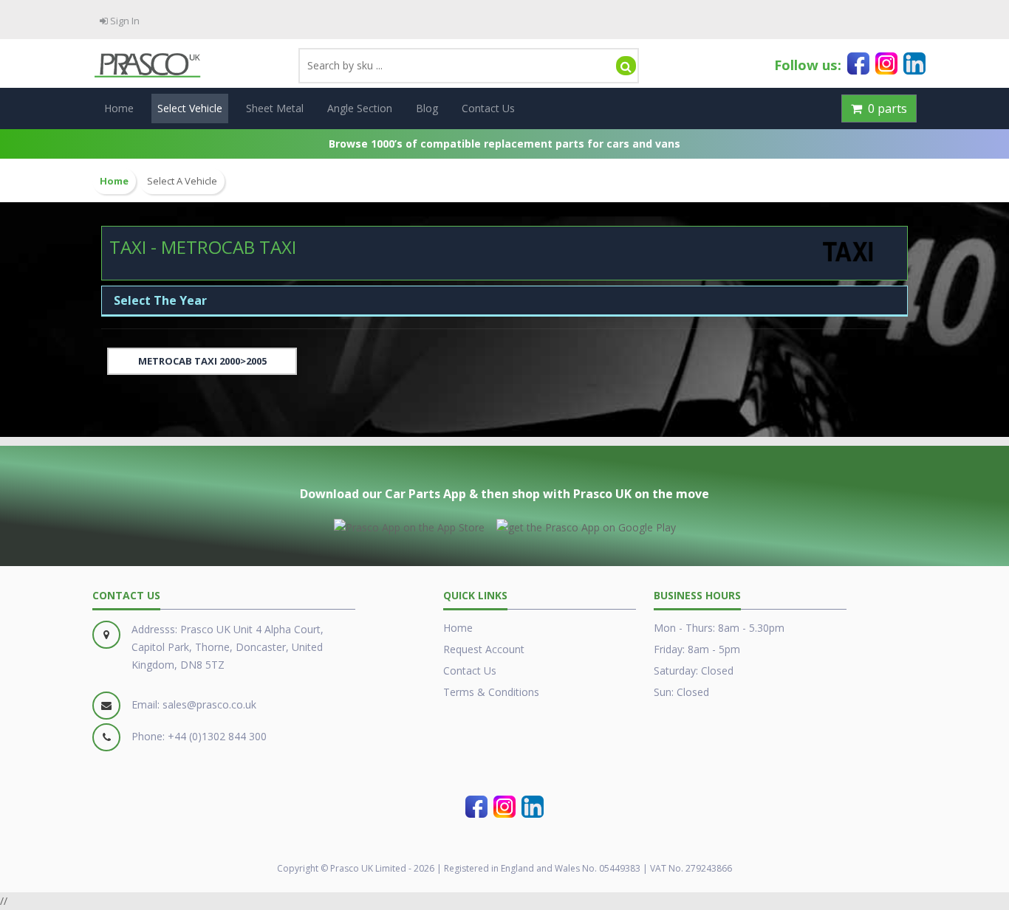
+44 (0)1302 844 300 (217, 736)
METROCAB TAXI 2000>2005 (202, 361)
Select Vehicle (189, 108)
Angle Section (359, 108)
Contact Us (488, 108)
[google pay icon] (586, 525)
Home (119, 108)
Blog (427, 108)
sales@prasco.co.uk (209, 704)
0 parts (884, 108)
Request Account (483, 649)
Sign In (124, 20)
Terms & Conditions (491, 692)
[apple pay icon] (409, 525)
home (114, 181)
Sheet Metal (275, 108)
